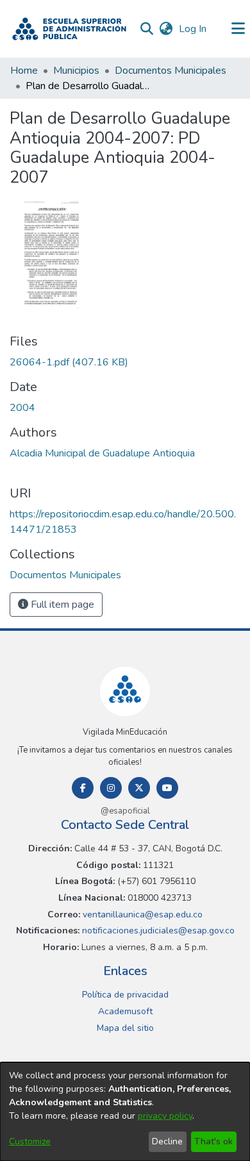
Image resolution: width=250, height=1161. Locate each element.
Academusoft (125, 1011)
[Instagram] (111, 788)
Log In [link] (193, 29)
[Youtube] (167, 788)
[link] (69, 362)
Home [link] (24, 70)
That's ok (213, 1141)
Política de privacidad (125, 995)
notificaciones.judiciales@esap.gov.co (157, 930)
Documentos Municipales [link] (170, 70)
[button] (69, 29)
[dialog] (125, 1111)
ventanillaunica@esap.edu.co (141, 914)
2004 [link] (22, 408)
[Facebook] (83, 788)
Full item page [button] (61, 604)
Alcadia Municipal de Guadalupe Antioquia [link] (102, 453)
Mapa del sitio (125, 1028)
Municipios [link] (76, 70)
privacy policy (165, 1116)
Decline (167, 1141)
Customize (30, 1141)
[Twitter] (139, 788)
